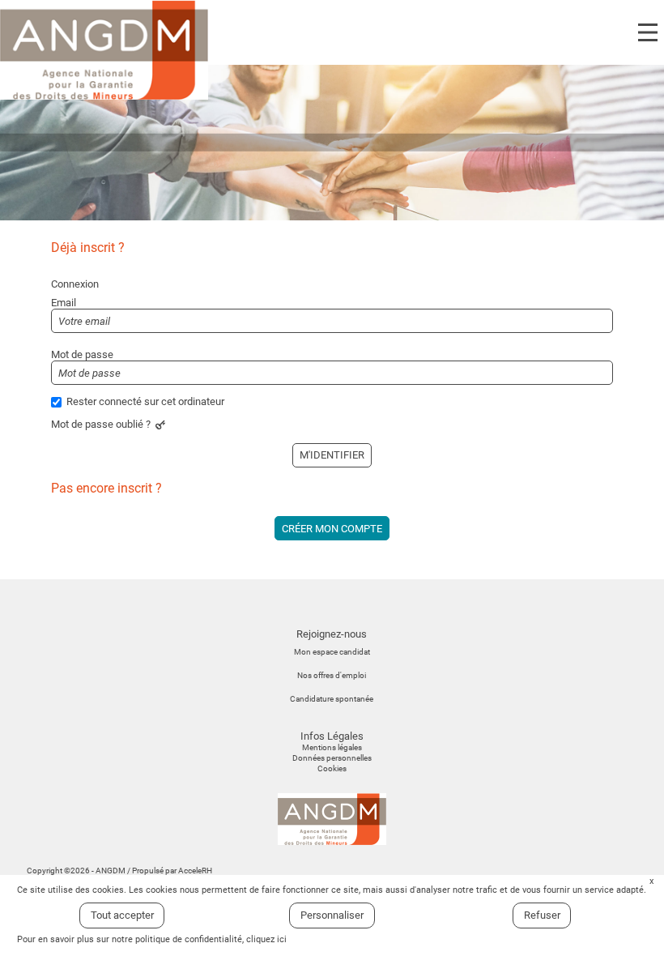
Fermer (651, 882)
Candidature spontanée (331, 699)
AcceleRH (195, 870)
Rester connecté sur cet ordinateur (145, 401)
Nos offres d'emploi (331, 675)
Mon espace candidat (332, 652)
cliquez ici (266, 939)
